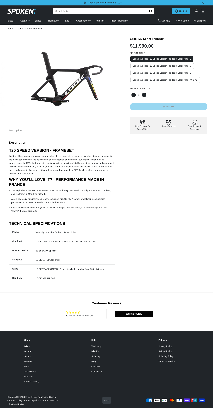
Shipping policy (16, 404)
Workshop (96, 346)
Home (10, 28)
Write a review (134, 313)
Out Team (96, 366)
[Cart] (203, 11)
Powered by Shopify (47, 397)
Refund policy (15, 400)
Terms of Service (166, 361)
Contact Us (96, 371)
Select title (137, 53)
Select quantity (140, 88)
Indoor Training (118, 20)
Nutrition (100, 20)
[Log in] (196, 11)
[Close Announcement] (203, 2)
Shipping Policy (165, 356)
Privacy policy (32, 400)
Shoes (38, 20)
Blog (93, 361)
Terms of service (50, 400)
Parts (67, 20)
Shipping (95, 356)
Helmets (52, 20)
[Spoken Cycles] (21, 11)
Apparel (24, 20)
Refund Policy (165, 351)
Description (15, 130)
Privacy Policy (165, 346)
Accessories (82, 20)
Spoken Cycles (30, 397)
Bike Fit (95, 351)
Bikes (10, 20)
